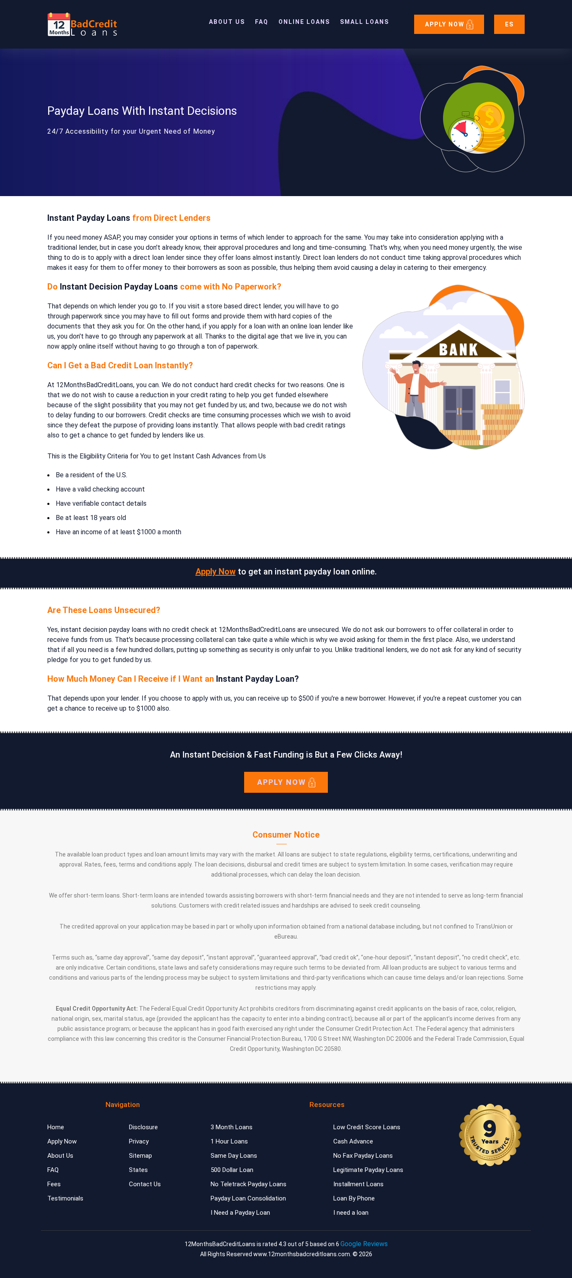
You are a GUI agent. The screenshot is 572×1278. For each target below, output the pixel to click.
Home (55, 1127)
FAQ (261, 21)
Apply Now (445, 24)
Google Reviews (364, 1244)
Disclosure (143, 1127)
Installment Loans (358, 1184)
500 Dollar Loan (232, 1170)
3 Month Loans (232, 1127)
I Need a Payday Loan (240, 1212)
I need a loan (350, 1212)
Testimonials (65, 1198)
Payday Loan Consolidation (248, 1198)
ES (509, 24)
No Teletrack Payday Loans (248, 1184)
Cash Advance (353, 1141)
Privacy (139, 1141)
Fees (54, 1184)
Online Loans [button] (304, 21)
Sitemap (140, 1155)
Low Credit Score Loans (366, 1127)
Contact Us (145, 1184)
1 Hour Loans (229, 1141)
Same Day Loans (234, 1155)
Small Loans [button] (364, 21)
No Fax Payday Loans (363, 1155)
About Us (227, 21)
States (138, 1170)
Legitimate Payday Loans (368, 1170)
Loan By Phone (354, 1198)
